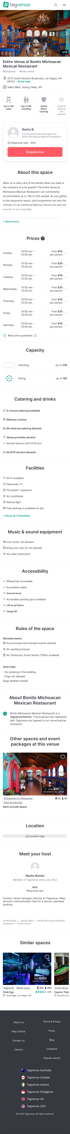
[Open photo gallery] (35, 33)
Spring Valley (27, 920)
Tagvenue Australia (39, 1070)
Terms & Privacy (52, 1021)
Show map (24, 81)
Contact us (18, 1040)
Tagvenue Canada (38, 1077)
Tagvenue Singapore (40, 1091)
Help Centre (18, 1031)
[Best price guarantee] (35, 335)
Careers (18, 1049)
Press (52, 1030)
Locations (51, 1049)
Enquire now (35, 152)
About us (18, 1022)
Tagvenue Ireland (38, 1084)
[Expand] (64, 5)
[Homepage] (16, 5)
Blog (51, 1040)
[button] (56, 5)
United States (10, 920)
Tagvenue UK (35, 1099)
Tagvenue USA (36, 1106)
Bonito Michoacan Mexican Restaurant (37, 700)
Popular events (51, 1058)
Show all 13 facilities (17, 515)
